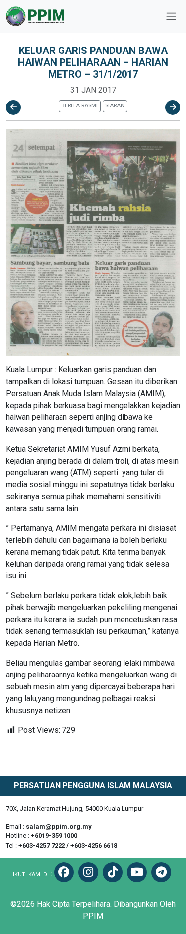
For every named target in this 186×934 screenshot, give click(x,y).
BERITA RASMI (80, 106)
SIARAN (114, 106)
